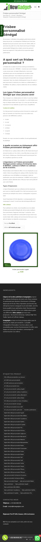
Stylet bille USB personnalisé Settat (14, 463)
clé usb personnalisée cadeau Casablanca (15, 392)
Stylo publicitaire (8, 484)
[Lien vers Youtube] (26, 539)
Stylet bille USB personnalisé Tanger (14, 466)
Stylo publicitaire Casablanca (12, 490)
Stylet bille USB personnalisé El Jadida (14, 424)
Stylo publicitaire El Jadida (11, 493)
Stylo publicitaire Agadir (21, 484)
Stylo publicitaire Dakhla (28, 490)
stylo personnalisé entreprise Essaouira (15, 475)
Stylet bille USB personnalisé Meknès (14, 439)
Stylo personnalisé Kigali (11, 481)
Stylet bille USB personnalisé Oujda (14, 451)
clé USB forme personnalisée (12, 380)
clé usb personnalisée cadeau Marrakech (15, 395)
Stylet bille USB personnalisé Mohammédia (16, 442)
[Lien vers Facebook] (33, 539)
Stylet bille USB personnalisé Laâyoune (15, 433)
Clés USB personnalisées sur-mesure (14, 377)
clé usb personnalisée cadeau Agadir (14, 389)
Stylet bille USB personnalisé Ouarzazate (15, 448)
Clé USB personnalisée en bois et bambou (16, 401)
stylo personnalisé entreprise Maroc (14, 478)
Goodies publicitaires (30, 410)
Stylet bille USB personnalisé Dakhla (14, 421)
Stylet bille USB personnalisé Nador (14, 445)
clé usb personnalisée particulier (13, 410)
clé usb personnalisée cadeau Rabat (14, 398)
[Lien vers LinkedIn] (36, 539)
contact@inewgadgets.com (16, 506)
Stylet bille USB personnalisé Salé (13, 460)
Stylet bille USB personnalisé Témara (14, 469)
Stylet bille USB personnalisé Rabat (14, 454)
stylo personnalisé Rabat (27, 481)
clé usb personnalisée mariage (12, 404)
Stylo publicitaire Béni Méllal (12, 487)
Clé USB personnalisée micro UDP (13, 407)
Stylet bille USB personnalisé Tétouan (14, 472)
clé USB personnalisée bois (11, 386)
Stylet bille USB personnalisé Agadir (14, 413)
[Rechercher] (30, 7)
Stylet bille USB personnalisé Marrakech (15, 436)
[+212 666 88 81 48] (5, 537)
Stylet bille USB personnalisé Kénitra (14, 430)
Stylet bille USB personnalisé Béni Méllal (15, 415)
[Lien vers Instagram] (30, 539)
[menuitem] (30, 7)
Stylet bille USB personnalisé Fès (13, 427)
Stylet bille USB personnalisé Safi (13, 457)
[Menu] (35, 6)
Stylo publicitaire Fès (26, 493)
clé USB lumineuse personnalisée (13, 383)
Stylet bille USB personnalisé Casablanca (15, 418)
